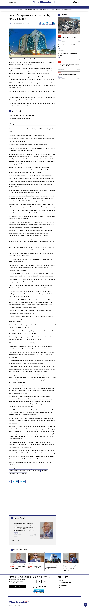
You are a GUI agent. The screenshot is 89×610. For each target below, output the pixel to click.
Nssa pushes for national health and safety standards (23, 121)
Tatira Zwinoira (18, 534)
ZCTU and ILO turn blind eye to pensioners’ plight (22, 115)
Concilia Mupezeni (32, 563)
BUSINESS (17, 7)
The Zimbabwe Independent (32, 9)
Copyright (39, 598)
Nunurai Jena (61, 69)
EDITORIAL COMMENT (25, 7)
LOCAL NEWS (11, 7)
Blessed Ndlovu (67, 565)
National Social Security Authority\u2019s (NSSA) (20, 470)
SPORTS (61, 7)
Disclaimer (45, 598)
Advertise (26, 598)
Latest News (63, 14)
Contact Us (19, 598)
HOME (5, 7)
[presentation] (13, 541)
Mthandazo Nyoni (19, 23)
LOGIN (78, 2)
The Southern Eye (44, 9)
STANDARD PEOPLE (46, 7)
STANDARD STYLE (55, 7)
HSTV (53, 9)
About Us (13, 598)
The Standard (62, 584)
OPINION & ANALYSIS (36, 7)
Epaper (58, 9)
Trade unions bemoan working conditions (20, 118)
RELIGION (67, 7)
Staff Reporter (61, 50)
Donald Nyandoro (62, 41)
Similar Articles (19, 518)
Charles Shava (44, 470)
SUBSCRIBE (17, 586)
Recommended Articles (20, 549)
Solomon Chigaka (36, 470)
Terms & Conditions (62, 598)
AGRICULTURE (74, 7)
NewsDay (21, 9)
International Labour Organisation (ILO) (18, 473)
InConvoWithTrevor (67, 9)
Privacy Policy (53, 598)
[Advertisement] (32, 501)
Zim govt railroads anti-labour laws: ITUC (20, 124)
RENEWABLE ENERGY (83, 7)
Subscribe (32, 598)
